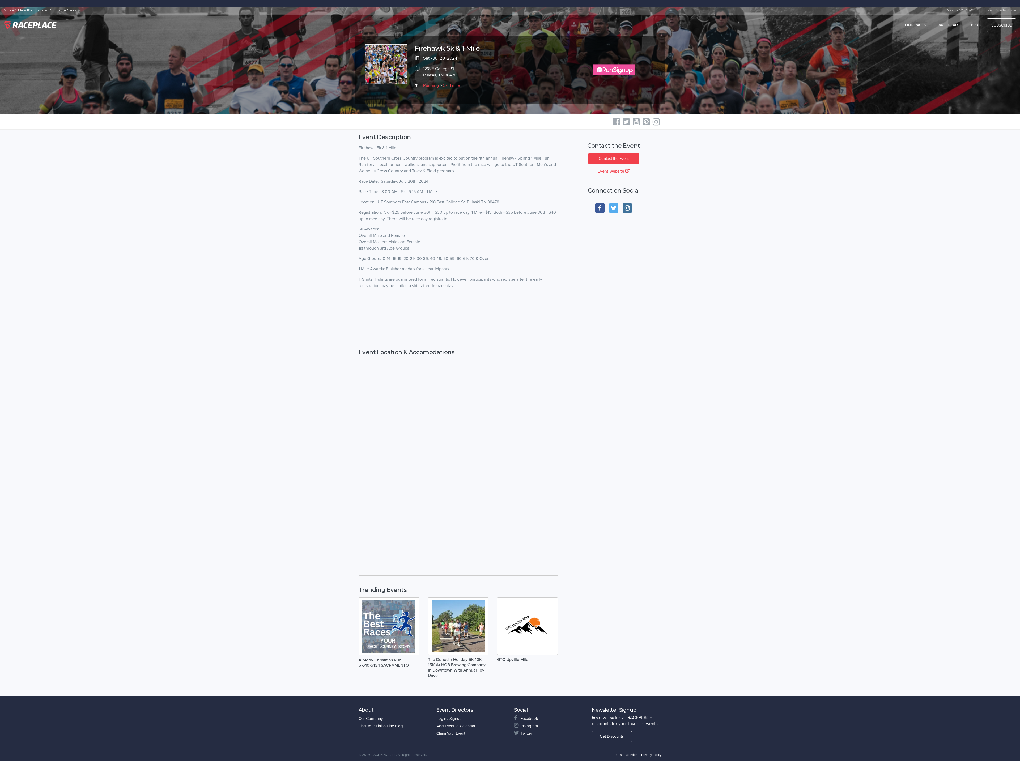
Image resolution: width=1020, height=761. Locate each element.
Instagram (529, 726)
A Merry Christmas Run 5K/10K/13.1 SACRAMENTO (384, 662)
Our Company (371, 718)
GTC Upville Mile (512, 659)
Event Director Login (1001, 10)
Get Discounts (612, 736)
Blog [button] (976, 25)
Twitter (526, 733)
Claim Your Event (450, 733)
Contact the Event (614, 158)
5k (445, 85)
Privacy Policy (651, 755)
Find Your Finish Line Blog (381, 726)
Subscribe (1001, 25)
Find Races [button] (915, 25)
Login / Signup (449, 718)
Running (431, 85)
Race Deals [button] (948, 25)
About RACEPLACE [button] (961, 10)
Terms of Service (625, 755)
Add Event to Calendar (455, 726)
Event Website (611, 171)
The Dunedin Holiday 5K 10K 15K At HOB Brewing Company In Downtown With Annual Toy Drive (457, 667)
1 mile (455, 85)
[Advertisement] (458, 319)
